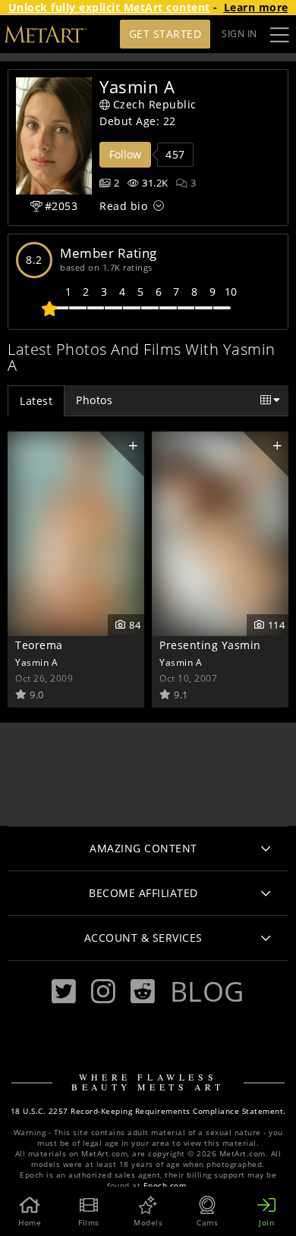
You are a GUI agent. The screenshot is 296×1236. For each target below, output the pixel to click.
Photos (94, 400)
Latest (36, 401)
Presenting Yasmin (210, 645)
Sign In (239, 33)
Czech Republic (155, 104)
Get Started (165, 34)
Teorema (39, 645)
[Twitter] (64, 991)
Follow (125, 154)
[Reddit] (143, 991)
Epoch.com (165, 1186)
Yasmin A (36, 662)
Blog (207, 991)
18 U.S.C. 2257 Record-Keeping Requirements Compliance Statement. (148, 1111)
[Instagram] (103, 991)
